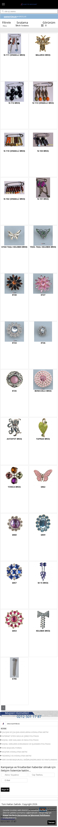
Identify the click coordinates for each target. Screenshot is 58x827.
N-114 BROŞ (14, 103)
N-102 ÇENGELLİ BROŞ (14, 199)
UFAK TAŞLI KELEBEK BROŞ (14, 247)
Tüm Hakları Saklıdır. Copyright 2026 (19, 804)
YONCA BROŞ (14, 487)
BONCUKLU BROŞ (43, 391)
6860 (14, 535)
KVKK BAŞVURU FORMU (12, 748)
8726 (43, 343)
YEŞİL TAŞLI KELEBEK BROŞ (43, 247)
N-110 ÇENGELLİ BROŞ (14, 151)
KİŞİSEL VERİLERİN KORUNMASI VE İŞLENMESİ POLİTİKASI (26, 744)
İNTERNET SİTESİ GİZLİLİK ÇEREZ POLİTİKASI (20, 736)
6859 (43, 535)
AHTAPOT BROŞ (14, 439)
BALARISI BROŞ (43, 55)
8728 (14, 295)
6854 (14, 631)
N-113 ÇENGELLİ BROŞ (43, 103)
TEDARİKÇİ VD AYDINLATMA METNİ (16, 755)
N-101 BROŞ (43, 199)
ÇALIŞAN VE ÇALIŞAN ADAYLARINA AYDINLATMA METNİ (25, 732)
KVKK (3, 728)
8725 (14, 391)
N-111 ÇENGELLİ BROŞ (14, 55)
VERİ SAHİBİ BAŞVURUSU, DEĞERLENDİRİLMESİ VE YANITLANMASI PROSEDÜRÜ (28, 760)
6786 (14, 679)
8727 (43, 295)
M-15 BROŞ (43, 583)
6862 (43, 487)
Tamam (51, 822)
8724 (14, 343)
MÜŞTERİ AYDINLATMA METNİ (14, 752)
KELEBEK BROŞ (43, 631)
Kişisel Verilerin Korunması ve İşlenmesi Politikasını (26, 815)
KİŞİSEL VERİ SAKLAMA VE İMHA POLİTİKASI (20, 740)
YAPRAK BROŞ (43, 439)
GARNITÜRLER (10, 16)
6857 (14, 583)
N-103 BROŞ (43, 151)
